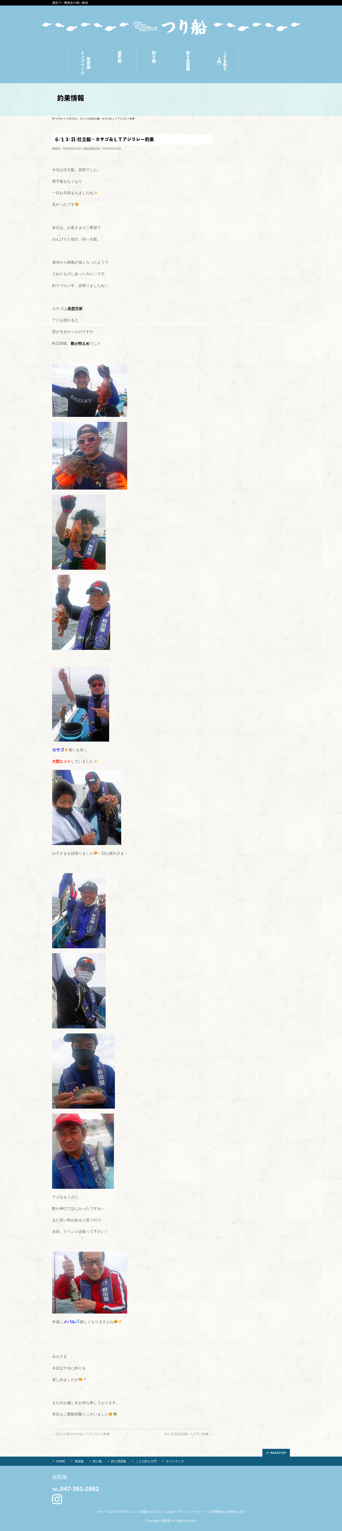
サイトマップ (175, 1461)
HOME (60, 1461)
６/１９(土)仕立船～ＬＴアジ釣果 (188, 1434)
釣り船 (97, 1461)
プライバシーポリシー (192, 1511)
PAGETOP (278, 1452)
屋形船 (79, 1461)
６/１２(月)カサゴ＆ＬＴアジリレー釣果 (81, 1434)
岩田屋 (166, 1520)
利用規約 (218, 1511)
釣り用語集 (118, 1461)
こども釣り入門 (145, 1461)
